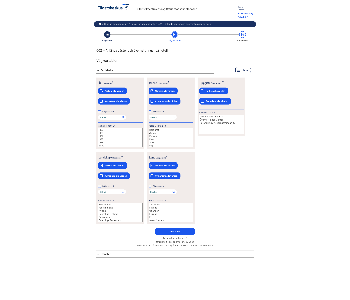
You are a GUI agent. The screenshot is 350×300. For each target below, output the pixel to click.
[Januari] (171, 133)
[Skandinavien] (171, 220)
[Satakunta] (120, 217)
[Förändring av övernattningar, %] (221, 122)
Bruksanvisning (245, 13)
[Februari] (171, 136)
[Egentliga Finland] (120, 213)
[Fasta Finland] (120, 207)
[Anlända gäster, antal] (221, 116)
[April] (171, 142)
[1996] (120, 133)
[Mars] (171, 139)
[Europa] (171, 213)
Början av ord (108, 112)
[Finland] (171, 207)
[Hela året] (171, 129)
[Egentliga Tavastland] (120, 220)
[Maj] (171, 145)
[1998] (120, 139)
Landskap (104, 157)
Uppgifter (206, 83)
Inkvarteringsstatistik (143, 23)
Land (152, 157)
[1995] (120, 129)
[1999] (120, 142)
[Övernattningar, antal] (221, 119)
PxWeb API (242, 16)
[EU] (171, 217)
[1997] (120, 136)
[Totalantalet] (171, 204)
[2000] (120, 145)
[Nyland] (120, 210)
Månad (153, 83)
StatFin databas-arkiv (116, 23)
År (99, 83)
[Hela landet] (120, 204)
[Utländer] (171, 210)
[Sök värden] (123, 117)
